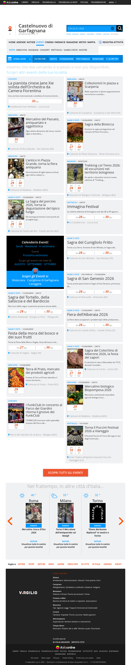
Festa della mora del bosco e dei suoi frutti (33, 335)
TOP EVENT (83, 423)
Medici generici (89, 615)
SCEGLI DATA (19, 58)
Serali (19, 246)
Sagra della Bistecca (99, 124)
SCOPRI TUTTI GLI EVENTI (65, 473)
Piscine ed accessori (76, 594)
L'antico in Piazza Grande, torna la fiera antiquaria (41, 163)
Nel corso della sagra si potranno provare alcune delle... (33, 306)
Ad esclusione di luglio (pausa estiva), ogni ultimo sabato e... (42, 173)
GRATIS (53, 58)
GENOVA (106, 34)
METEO (82, 42)
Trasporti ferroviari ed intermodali (83, 608)
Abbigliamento (59, 587)
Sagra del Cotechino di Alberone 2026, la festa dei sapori (101, 354)
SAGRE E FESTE (71, 49)
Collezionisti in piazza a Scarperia (101, 85)
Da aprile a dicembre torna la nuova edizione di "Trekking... (101, 178)
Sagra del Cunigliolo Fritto (90, 242)
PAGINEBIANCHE (98, 2)
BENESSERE (98, 58)
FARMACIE (59, 42)
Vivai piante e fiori (92, 580)
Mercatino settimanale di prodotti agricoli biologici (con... (99, 396)
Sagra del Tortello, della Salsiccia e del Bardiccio (28, 299)
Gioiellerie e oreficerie (75, 587)
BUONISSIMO (60, 654)
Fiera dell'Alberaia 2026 (87, 314)
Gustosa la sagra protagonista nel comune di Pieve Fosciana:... (100, 130)
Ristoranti (57, 628)
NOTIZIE (31, 42)
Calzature (88, 587)
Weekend (31, 246)
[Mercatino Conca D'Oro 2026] (34, 512)
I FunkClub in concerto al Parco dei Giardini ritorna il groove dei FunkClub (44, 410)
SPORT (31, 564)
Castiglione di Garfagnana (43, 280)
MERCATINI (21, 49)
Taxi (54, 608)
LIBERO (25, 2)
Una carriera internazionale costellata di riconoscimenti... (33, 96)
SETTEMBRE (34, 264)
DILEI (96, 651)
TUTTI (12, 49)
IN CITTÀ (85, 564)
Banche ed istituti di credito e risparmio (69, 601)
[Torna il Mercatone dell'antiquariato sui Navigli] (66, 512)
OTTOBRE (50, 264)
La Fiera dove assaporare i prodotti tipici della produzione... (93, 319)
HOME (12, 42)
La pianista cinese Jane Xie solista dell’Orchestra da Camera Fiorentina (31, 86)
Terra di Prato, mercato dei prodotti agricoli (43, 371)
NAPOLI (83, 34)
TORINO (99, 34)
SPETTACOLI (56, 49)
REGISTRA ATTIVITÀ (112, 42)
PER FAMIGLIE (83, 58)
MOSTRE (83, 49)
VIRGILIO (35, 2)
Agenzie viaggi (63, 608)
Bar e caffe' (73, 628)
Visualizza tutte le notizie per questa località (34, 545)
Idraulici (81, 580)
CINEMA (49, 42)
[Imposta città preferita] (10, 28)
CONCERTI (45, 49)
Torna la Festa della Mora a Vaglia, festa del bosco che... (33, 342)
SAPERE (60, 564)
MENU (111, 2)
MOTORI (41, 564)
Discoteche (95, 628)
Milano (65, 500)
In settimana (46, 246)
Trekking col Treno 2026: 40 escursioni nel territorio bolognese (102, 168)
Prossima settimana (35, 255)
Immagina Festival (83, 206)
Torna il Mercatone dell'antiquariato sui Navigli (65, 532)
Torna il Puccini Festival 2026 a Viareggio (102, 429)
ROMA (68, 34)
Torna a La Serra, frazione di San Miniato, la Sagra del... (91, 247)
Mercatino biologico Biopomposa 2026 (99, 388)
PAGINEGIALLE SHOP (68, 2)
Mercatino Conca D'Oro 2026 (34, 531)
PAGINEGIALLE (49, 2)
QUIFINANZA (114, 651)
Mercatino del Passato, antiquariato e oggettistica (42, 122)
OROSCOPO (73, 564)
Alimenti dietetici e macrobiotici (78, 621)
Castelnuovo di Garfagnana (36, 28)
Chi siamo (35, 658)
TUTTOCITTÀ (87, 651)
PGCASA (84, 2)
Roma (33, 500)
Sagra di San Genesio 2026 (90, 278)
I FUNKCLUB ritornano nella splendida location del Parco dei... (42, 421)
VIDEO (51, 564)
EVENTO (33, 525)
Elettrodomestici (70, 580)
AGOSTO (20, 264)
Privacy (56, 658)
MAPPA (91, 42)
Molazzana (18, 280)
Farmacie (56, 615)
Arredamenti (58, 580)
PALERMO (90, 34)
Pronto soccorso (76, 615)
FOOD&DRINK (66, 58)
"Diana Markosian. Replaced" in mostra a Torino (97, 532)
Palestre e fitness (60, 594)
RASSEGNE (33, 49)
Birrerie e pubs (84, 628)
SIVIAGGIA (103, 651)
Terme (87, 594)
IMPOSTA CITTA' (78, 642)
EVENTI (40, 42)
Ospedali (64, 615)
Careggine (35, 284)
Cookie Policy (67, 658)
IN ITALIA (114, 34)
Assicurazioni (91, 601)
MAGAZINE (72, 42)
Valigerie (96, 587)
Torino (97, 500)
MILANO (75, 34)
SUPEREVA (71, 654)
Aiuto (98, 658)
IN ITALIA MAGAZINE (61, 642)
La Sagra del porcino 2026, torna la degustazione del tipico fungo (43, 206)
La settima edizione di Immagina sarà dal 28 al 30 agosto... (93, 211)
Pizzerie (65, 628)
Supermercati (58, 621)
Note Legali (46, 658)
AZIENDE (21, 42)
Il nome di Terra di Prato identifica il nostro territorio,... (41, 379)
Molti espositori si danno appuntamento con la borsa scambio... (102, 93)
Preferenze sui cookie (84, 658)
